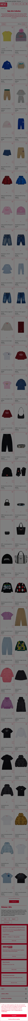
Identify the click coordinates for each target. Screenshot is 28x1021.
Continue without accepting (14, 1019)
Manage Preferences (5, 1010)
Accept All (14, 1015)
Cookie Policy (4, 1011)
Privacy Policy (18, 1010)
